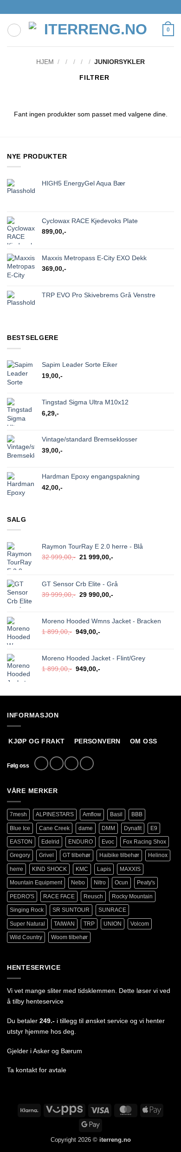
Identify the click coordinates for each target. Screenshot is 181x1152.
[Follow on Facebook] (41, 763)
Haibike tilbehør (119, 855)
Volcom (139, 924)
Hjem (45, 61)
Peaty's (146, 882)
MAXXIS (130, 869)
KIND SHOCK (49, 869)
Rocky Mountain (132, 896)
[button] (14, 30)
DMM (108, 828)
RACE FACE (59, 896)
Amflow (92, 814)
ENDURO (80, 842)
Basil (116, 814)
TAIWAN (64, 924)
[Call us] (87, 763)
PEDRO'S (22, 896)
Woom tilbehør (69, 937)
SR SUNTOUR (71, 910)
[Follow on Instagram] (57, 763)
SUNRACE (112, 910)
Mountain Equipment (36, 882)
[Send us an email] (71, 763)
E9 (153, 828)
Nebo (78, 882)
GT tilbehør (76, 855)
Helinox (158, 855)
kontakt (26, 1070)
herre (16, 869)
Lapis (104, 869)
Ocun (121, 882)
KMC (82, 869)
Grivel (46, 855)
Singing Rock (27, 910)
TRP (89, 924)
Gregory (20, 855)
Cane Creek (54, 828)
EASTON (21, 842)
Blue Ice (20, 828)
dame (85, 828)
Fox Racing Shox (144, 842)
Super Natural (27, 924)
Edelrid (50, 842)
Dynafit (133, 828)
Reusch (93, 896)
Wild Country (26, 937)
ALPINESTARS (55, 814)
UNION (112, 924)
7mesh (18, 814)
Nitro (100, 882)
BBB (136, 814)
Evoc (108, 842)
